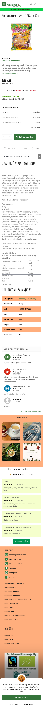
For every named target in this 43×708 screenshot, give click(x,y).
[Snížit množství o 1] (4, 137)
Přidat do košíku (24, 137)
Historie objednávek (12, 643)
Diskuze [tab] (27, 156)
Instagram (13, 573)
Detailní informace (9, 74)
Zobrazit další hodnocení (30, 411)
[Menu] (4, 4)
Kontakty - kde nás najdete (15, 615)
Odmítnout (14, 704)
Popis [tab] (6, 156)
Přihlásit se (9, 635)
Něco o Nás (9, 607)
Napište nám (9, 611)
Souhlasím (23, 697)
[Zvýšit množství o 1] (10, 137)
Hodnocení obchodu (21, 469)
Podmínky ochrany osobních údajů (18, 599)
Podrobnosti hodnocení (11, 60)
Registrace (9, 639)
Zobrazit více (21, 541)
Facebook (12, 568)
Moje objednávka (11, 619)
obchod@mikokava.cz (17, 555)
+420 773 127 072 (15, 564)
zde (21, 692)
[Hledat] (31, 4)
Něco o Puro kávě (11, 603)
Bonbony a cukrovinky (27, 299)
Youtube (12, 577)
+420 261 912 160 (15, 559)
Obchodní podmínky (12, 591)
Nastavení (28, 704)
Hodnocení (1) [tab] (16, 156)
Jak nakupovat (10, 587)
